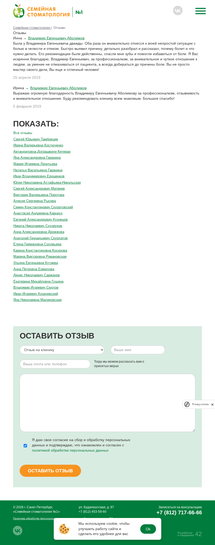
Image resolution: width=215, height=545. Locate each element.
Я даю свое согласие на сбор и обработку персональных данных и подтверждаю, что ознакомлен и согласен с (81, 445)
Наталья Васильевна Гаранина (37, 170)
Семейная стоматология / (32, 28)
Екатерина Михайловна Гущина (38, 281)
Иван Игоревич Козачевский (35, 294)
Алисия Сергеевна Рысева (34, 201)
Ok (148, 529)
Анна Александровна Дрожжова (38, 232)
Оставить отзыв (50, 470)
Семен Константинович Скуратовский (43, 207)
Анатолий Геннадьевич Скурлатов (40, 238)
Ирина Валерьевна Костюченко (38, 145)
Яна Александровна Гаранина (37, 158)
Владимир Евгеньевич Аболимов (56, 38)
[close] (212, 404)
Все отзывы (22, 133)
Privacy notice (200, 404)
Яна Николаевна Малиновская (37, 300)
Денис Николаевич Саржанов (36, 275)
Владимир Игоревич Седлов (35, 287)
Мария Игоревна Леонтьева (35, 164)
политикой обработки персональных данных (70, 450)
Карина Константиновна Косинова (40, 250)
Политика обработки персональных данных (40, 518)
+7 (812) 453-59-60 (92, 512)
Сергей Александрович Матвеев (39, 189)
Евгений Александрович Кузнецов (40, 219)
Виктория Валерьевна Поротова (38, 195)
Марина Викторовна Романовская (40, 256)
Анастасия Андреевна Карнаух (38, 213)
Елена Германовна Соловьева (37, 244)
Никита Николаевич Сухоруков (37, 226)
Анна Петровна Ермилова (33, 269)
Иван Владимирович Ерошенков (38, 176)
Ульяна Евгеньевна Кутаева (35, 263)
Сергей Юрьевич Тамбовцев (35, 139)
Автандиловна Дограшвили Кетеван (42, 152)
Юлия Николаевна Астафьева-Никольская (47, 182)
